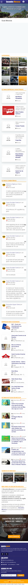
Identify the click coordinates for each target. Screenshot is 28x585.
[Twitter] (6, 554)
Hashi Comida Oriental (18, 354)
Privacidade (13, 580)
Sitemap (19, 580)
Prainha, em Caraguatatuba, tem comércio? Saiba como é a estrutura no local (18, 452)
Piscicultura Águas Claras (13, 304)
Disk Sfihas (14, 371)
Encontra (13, 1)
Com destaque (11, 564)
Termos (9, 580)
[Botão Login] (23, 1)
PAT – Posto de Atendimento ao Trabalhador (16, 326)
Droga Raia (18, 140)
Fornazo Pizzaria (19, 126)
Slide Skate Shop (16, 379)
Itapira (19, 477)
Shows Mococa (16, 459)
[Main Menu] (1, 1)
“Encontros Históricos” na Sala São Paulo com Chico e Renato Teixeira (18, 462)
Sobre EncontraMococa (7, 560)
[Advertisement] (14, 38)
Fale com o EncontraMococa (9, 562)
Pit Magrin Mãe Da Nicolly (16, 417)
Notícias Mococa (16, 400)
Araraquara (8, 477)
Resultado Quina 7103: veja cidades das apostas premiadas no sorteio (18, 429)
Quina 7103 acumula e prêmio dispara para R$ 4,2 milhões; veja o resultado (18, 440)
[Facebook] (2, 554)
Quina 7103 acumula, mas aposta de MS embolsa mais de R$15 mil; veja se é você (18, 406)
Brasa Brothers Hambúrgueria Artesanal (19, 155)
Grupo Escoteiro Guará (12, 202)
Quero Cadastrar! (14, 536)
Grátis (17, 564)
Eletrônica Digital (10, 184)
